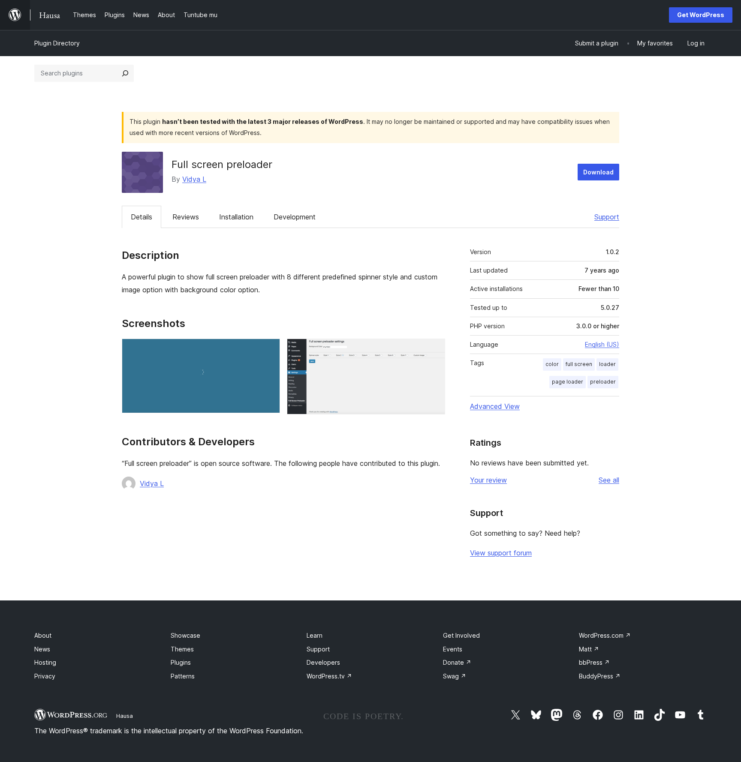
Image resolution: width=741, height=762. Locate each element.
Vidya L (194, 179)
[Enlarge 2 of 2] (433, 350)
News (42, 649)
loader (607, 364)
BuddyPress (600, 676)
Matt (589, 649)
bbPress (594, 662)
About (42, 635)
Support (606, 217)
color (552, 364)
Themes (182, 649)
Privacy (44, 676)
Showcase (185, 635)
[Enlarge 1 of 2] (268, 350)
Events (452, 649)
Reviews (185, 217)
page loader (567, 381)
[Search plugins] (125, 73)
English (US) (602, 344)
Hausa (124, 715)
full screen (579, 364)
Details (141, 217)
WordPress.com (605, 635)
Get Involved (461, 635)
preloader (603, 381)
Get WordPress (700, 14)
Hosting (45, 662)
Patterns (183, 676)
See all (609, 480)
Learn (314, 635)
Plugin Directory (57, 43)
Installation (236, 217)
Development (295, 217)
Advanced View (495, 406)
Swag (454, 676)
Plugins (181, 662)
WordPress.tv (329, 676)
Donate (457, 662)
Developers (323, 662)
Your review (488, 480)
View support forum (501, 553)
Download (598, 172)
